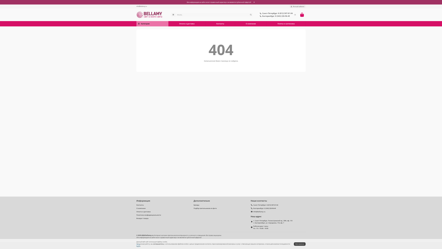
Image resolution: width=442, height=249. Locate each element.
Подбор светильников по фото (205, 208)
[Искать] (251, 15)
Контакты (220, 24)
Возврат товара (142, 218)
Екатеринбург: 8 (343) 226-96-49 (264, 208)
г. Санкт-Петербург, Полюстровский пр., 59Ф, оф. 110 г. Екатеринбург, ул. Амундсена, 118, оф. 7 (272, 222)
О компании (251, 24)
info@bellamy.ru (141, 6)
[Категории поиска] (173, 15)
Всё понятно (299, 244)
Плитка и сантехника (286, 24)
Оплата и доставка (187, 24)
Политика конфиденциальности (148, 215)
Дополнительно (202, 200)
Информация (143, 200)
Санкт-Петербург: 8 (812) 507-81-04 (265, 205)
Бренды (196, 205)
